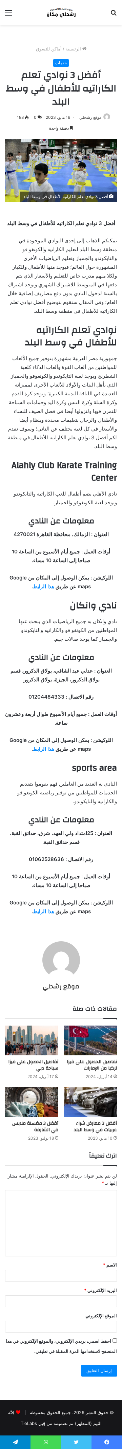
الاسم (110, 1265)
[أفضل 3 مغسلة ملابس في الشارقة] (31, 1102)
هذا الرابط (43, 586)
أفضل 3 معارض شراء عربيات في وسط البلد (95, 1126)
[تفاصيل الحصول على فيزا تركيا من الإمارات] (90, 1041)
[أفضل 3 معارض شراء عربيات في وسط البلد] (90, 1102)
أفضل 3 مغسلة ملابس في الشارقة (35, 1126)
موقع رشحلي (90, 117)
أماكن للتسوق (49, 48)
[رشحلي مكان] (61, 12)
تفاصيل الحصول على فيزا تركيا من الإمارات (92, 1065)
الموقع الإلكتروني (101, 1315)
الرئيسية (73, 48)
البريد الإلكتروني (100, 1290)
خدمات (61, 62)
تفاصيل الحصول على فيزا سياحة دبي (33, 1065)
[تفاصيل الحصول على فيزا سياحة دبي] (31, 1041)
